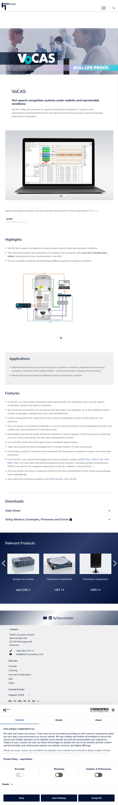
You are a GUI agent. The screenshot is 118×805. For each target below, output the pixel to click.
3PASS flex (85, 459)
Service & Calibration (19, 674)
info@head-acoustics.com (29, 654)
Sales (11, 682)
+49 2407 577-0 (24, 650)
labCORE (50, 478)
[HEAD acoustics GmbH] (9, 6)
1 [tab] (61, 196)
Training (12, 670)
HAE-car (18, 462)
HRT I (58, 590)
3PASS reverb (15, 466)
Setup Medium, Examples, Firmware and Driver (37, 519)
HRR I (94, 590)
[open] (104, 8)
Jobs (10, 678)
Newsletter (64, 618)
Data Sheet (12, 510)
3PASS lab (97, 459)
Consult (12, 666)
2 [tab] (64, 196)
